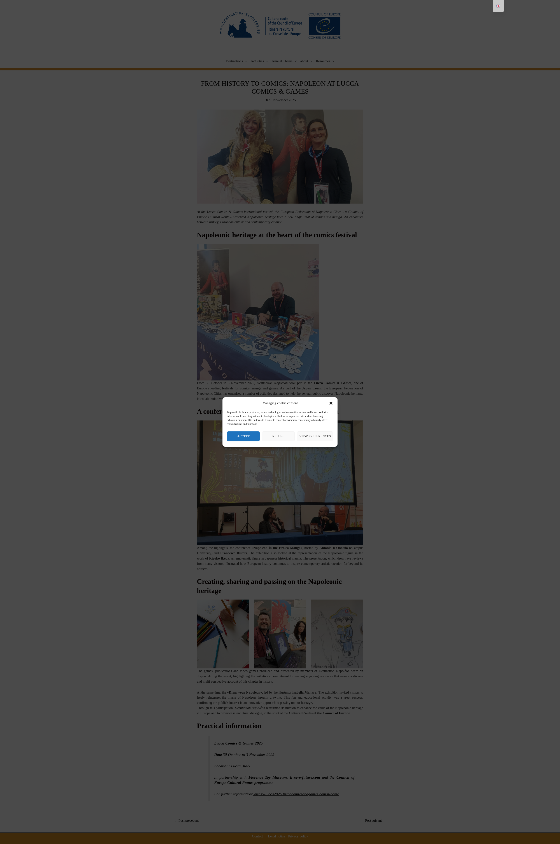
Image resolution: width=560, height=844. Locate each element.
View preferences (315, 436)
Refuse (278, 436)
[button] (331, 403)
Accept (243, 436)
